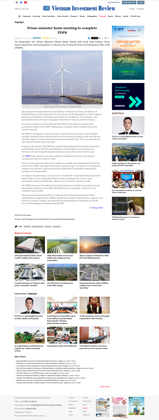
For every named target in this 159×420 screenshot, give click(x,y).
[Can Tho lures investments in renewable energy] (62, 272)
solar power (56, 226)
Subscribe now (129, 2)
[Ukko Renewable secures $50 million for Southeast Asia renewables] (62, 244)
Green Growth (62, 16)
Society (125, 16)
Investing (36, 16)
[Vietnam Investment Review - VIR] (79, 14)
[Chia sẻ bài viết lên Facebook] (89, 38)
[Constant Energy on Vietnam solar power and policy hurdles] (30, 272)
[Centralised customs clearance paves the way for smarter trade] (95, 335)
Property (74, 16)
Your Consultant (48, 16)
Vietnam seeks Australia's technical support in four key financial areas (39, 382)
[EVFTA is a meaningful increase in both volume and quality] (30, 305)
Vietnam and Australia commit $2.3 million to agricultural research (38, 375)
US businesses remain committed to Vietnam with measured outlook (39, 366)
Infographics (92, 16)
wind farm (48, 226)
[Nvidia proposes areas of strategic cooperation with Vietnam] (95, 305)
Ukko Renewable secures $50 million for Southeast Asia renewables (60, 258)
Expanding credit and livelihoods (62, 346)
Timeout (102, 16)
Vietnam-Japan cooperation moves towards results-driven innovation (39, 370)
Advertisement (113, 2)
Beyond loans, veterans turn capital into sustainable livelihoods (37, 380)
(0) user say (54, 38)
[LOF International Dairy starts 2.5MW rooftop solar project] (30, 244)
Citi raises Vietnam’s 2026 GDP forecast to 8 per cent (34, 373)
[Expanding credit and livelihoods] (62, 335)
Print (107, 38)
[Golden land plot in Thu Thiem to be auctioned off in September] (128, 152)
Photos (118, 16)
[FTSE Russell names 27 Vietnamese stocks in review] (128, 206)
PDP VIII (27, 226)
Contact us (28, 412)
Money (82, 16)
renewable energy (37, 226)
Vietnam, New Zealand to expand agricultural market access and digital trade (42, 378)
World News (135, 16)
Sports (110, 16)
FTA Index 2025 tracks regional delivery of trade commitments (37, 363)
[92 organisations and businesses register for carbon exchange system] (30, 335)
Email (101, 38)
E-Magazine (140, 9)
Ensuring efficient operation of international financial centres (37, 361)
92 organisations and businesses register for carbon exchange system (29, 348)
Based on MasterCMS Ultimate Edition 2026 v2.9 (30, 416)
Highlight (19, 22)
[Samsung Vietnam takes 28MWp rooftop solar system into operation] (95, 272)
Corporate (27, 16)
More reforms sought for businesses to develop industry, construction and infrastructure (46, 368)
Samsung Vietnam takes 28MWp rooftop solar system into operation (94, 285)
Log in (140, 2)
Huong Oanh (97, 207)
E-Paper (132, 9)
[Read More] (105, 387)
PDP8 (27, 156)
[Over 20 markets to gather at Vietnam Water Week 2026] (128, 179)
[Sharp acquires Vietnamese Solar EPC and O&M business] (95, 244)
